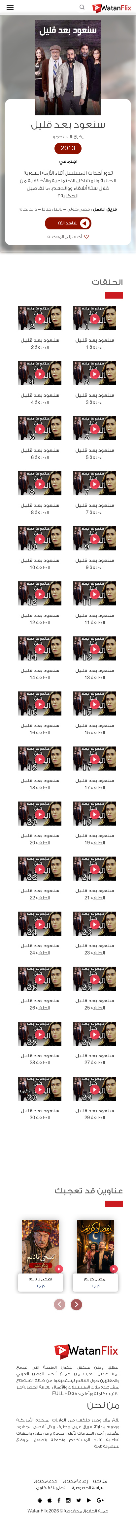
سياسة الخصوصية (88, 1488)
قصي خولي (78, 209)
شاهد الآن (68, 223)
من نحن (100, 1481)
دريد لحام (28, 209)
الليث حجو (62, 136)
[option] (95, 1254)
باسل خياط (52, 209)
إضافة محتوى (75, 1481)
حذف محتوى (45, 1481)
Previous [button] (76, 1304)
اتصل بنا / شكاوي (51, 1488)
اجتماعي (68, 161)
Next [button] (59, 1304)
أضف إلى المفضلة (65, 237)
